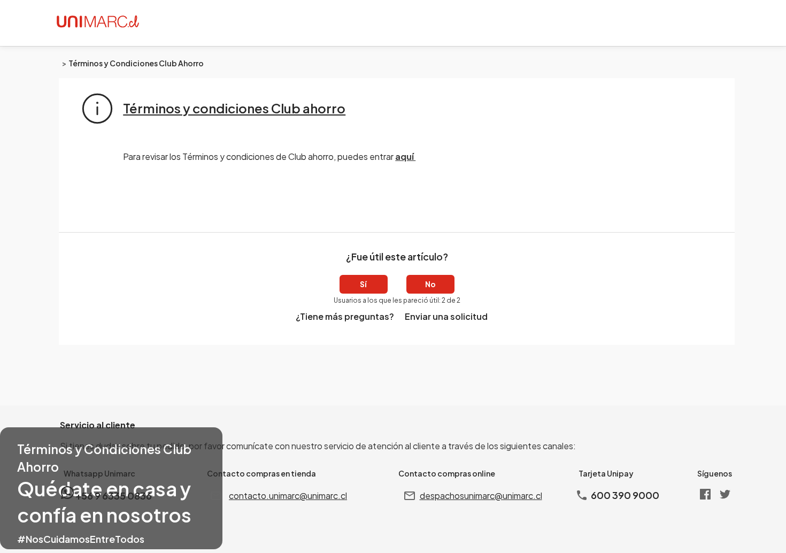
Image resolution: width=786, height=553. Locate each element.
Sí (363, 284)
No (430, 284)
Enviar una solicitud (446, 316)
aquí (405, 156)
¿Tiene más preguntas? (345, 316)
